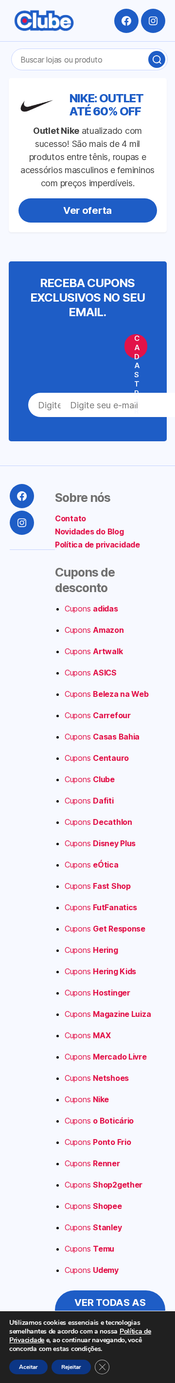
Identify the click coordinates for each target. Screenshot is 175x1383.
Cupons (91, 608)
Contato (70, 518)
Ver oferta (87, 210)
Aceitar (28, 1367)
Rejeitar (71, 1367)
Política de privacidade (97, 544)
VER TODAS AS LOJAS (110, 1310)
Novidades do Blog (89, 531)
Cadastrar (137, 346)
